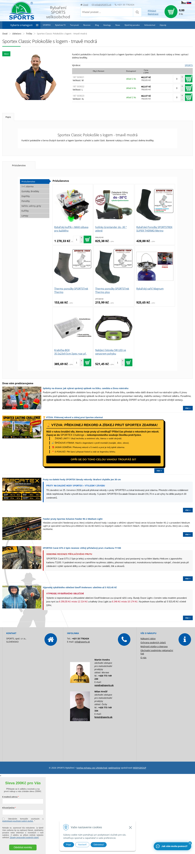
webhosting (114, 767)
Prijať (68, 844)
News (117, 25)
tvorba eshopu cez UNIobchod (91, 767)
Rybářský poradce (132, 25)
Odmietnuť (99, 844)
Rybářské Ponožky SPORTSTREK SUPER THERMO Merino (154, 228)
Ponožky (25, 201)
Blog (97, 25)
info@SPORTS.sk (103, 4)
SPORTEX (47, 25)
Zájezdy (163, 25)
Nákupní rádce (148, 638)
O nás (143, 657)
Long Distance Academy (15, 32)
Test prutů (74, 25)
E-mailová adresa (10, 797)
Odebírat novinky (23, 847)
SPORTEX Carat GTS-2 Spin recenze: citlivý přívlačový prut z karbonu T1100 (82, 547)
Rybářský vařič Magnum (150, 288)
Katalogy (107, 25)
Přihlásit (152, 10)
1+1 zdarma (27, 186)
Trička (29, 33)
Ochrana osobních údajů (153, 642)
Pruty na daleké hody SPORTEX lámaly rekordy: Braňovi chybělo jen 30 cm (82, 479)
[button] (190, 843)
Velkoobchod (149, 25)
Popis (8, 117)
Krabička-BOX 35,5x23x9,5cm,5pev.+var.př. (70, 351)
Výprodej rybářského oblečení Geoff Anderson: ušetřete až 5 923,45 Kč (80, 587)
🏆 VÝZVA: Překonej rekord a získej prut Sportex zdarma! (73, 417)
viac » (187, 408)
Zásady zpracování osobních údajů (24, 837)
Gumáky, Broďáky (30, 191)
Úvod (85, 4)
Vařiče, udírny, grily (31, 205)
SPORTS (189, 65)
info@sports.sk (82, 641)
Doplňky (25, 196)
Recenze (86, 25)
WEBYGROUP (139, 767)
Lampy (24, 215)
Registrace (153, 13)
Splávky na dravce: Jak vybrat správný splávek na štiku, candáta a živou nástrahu (85, 388)
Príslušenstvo (19, 165)
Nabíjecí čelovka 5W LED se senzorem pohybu (110, 351)
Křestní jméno (8, 808)
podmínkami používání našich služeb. (17, 821)
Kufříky (25, 210)
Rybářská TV (60, 25)
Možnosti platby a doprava (154, 646)
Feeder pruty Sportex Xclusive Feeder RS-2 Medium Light (73, 518)
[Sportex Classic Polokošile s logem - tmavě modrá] (35, 77)
